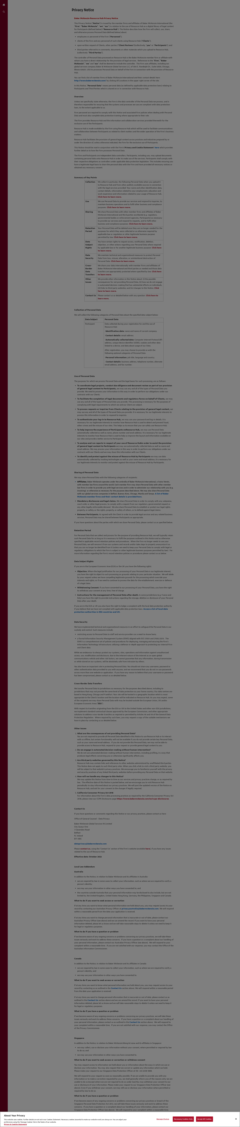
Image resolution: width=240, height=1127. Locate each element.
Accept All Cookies (204, 1119)
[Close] (236, 1119)
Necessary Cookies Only (183, 1119)
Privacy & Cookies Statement (15, 1124)
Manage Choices (162, 1119)
